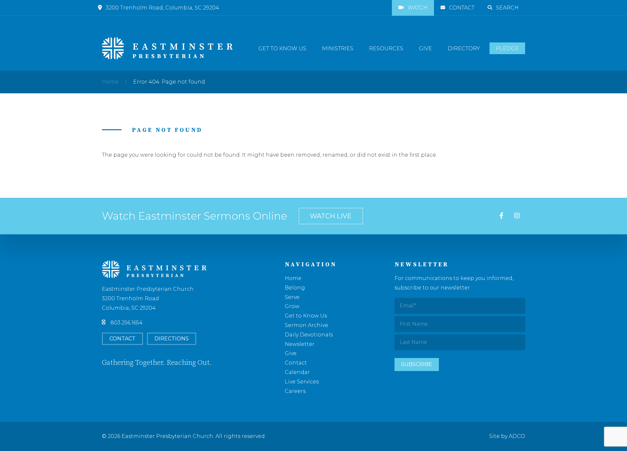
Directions (171, 338)
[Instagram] (517, 216)
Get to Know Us (282, 48)
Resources (386, 48)
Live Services (302, 382)
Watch (417, 8)
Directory (464, 48)
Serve (292, 297)
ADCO (517, 436)
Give (425, 48)
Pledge (507, 48)
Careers (295, 391)
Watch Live (331, 216)
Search (507, 8)
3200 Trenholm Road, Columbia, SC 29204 (162, 8)
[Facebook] (501, 216)
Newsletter (299, 344)
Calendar (297, 372)
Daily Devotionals (309, 335)
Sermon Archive (306, 325)
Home (110, 82)
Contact (461, 8)
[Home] (167, 48)
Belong (295, 288)
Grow (292, 306)
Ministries (337, 48)
